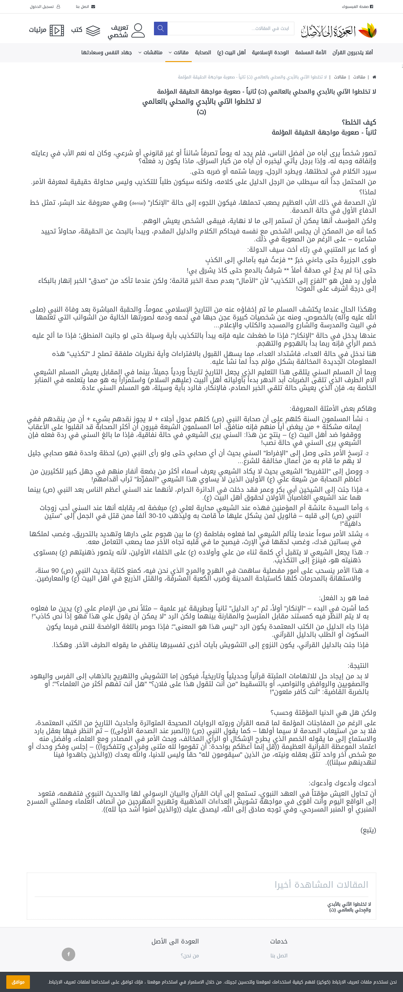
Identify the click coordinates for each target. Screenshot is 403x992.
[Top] (374, 77)
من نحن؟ (190, 955)
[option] (346, 908)
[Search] (160, 28)
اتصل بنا (83, 6)
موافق (18, 982)
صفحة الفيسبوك (356, 6)
